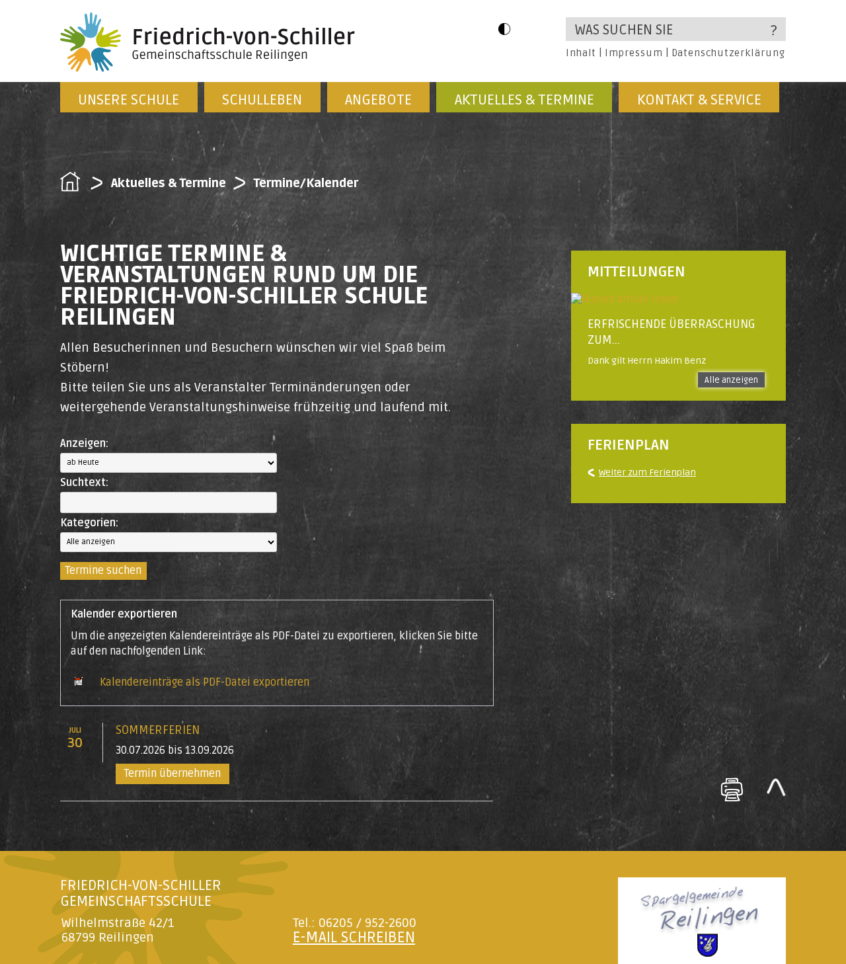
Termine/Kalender (306, 183)
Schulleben (262, 99)
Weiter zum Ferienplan (647, 472)
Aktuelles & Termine (524, 99)
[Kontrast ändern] (504, 28)
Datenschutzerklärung (728, 53)
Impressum (633, 53)
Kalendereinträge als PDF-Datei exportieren (204, 682)
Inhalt (581, 53)
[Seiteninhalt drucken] (731, 789)
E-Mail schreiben (354, 937)
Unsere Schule (128, 99)
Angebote (378, 99)
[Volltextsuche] (676, 29)
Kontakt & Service (699, 99)
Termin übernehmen (172, 773)
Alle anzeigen (731, 380)
